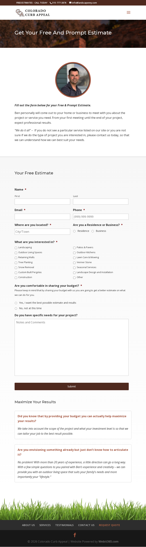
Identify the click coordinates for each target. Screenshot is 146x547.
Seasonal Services (86, 267)
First (17, 196)
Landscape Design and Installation (95, 272)
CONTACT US (86, 525)
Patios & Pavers (85, 247)
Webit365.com (108, 541)
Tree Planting (25, 262)
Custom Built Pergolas (30, 272)
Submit (71, 386)
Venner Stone (84, 262)
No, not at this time (30, 308)
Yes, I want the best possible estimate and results (47, 302)
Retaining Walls (26, 257)
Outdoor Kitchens (86, 252)
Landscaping (25, 247)
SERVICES (45, 525)
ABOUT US (28, 525)
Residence (83, 231)
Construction (25, 277)
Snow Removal (26, 267)
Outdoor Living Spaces (30, 252)
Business (101, 231)
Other (80, 277)
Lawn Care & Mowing (88, 257)
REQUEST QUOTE (109, 525)
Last (75, 196)
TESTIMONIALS (64, 525)
